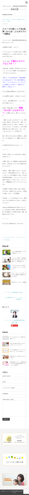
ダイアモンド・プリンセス (15, 237)
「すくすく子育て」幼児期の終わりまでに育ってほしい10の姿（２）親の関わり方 (19, 259)
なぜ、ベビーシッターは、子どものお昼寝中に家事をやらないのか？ (19, 274)
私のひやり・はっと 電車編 (19, 282)
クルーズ (7, 237)
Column (5, 14)
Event (10, 14)
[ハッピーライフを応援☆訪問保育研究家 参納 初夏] (14, 6)
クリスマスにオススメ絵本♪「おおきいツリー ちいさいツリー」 (19, 267)
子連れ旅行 (7, 239)
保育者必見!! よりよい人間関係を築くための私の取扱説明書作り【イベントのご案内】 (18, 364)
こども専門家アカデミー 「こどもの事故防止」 (13, 298)
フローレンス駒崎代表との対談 (14, 292)
